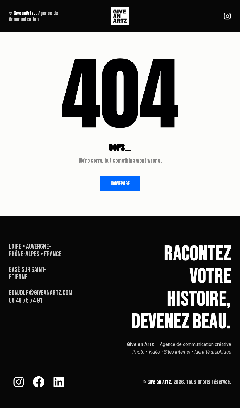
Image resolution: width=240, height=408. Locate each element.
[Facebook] (39, 382)
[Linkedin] (58, 382)
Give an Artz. (159, 381)
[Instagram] (227, 16)
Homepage (120, 183)
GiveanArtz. (24, 13)
